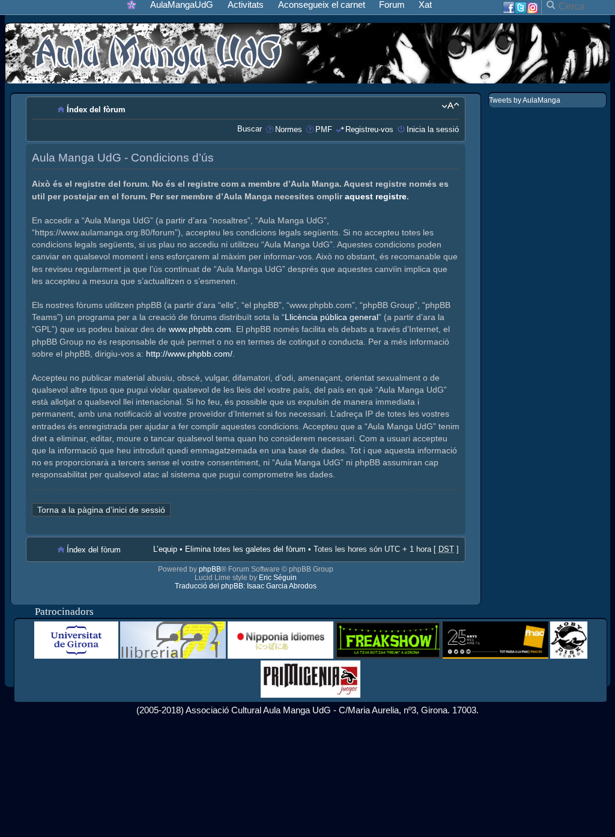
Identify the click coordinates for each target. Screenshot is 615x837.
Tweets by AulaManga (524, 100)
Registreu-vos (369, 129)
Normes (288, 129)
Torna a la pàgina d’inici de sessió (101, 510)
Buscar (249, 128)
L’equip (165, 549)
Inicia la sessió (433, 129)
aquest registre (376, 196)
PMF (323, 129)
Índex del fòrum (96, 109)
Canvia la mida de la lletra (450, 105)
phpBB (210, 569)
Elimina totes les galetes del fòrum (245, 549)
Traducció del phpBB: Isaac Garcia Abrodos (246, 586)
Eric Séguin (278, 577)
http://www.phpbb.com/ (189, 353)
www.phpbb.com (200, 329)
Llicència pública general (331, 317)
